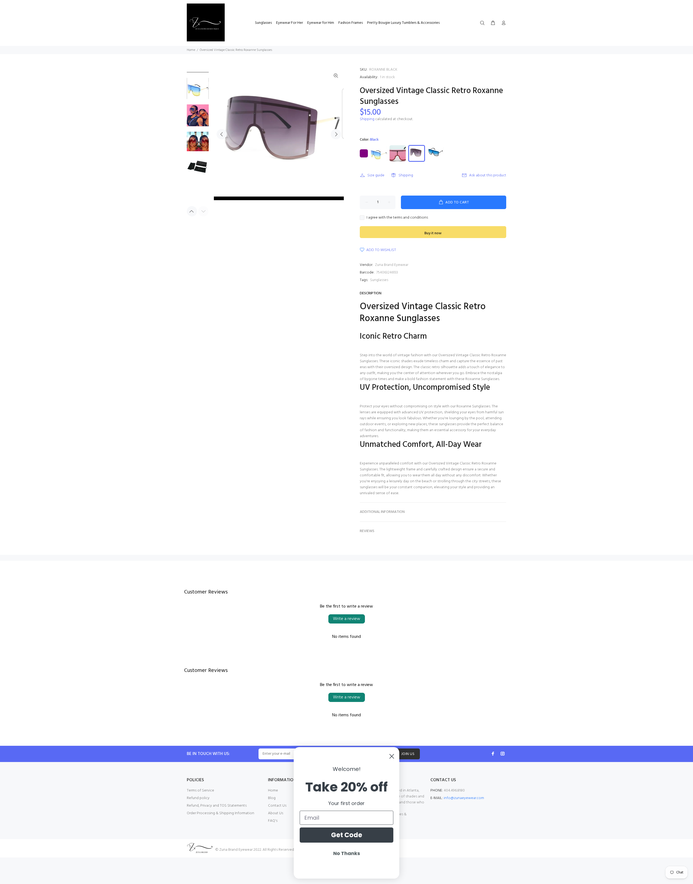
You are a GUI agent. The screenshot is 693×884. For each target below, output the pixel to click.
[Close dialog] (392, 756)
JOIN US (407, 754)
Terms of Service (200, 790)
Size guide (375, 175)
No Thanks (346, 853)
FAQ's (272, 821)
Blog (272, 798)
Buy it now (433, 233)
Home (191, 50)
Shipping (367, 119)
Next (336, 134)
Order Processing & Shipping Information (220, 813)
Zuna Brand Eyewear (391, 265)
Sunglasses (379, 280)
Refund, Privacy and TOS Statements (217, 806)
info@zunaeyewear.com (464, 798)
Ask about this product (487, 175)
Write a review (346, 618)
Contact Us (277, 806)
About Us (275, 813)
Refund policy (198, 798)
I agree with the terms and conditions (397, 218)
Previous (222, 134)
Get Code (346, 834)
